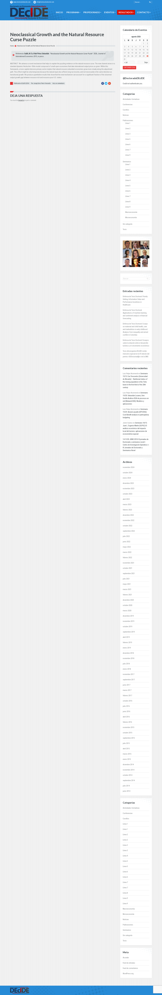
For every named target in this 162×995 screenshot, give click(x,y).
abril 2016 (126, 717)
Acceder (126, 958)
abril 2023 (126, 499)
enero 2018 (127, 669)
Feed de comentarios (130, 968)
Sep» (146, 62)
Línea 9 (127, 155)
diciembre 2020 (128, 600)
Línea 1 (127, 123)
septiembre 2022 (129, 531)
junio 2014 (126, 791)
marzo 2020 (127, 611)
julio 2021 (126, 579)
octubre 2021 (127, 568)
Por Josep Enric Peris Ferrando (40, 83)
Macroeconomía (131, 212)
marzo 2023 (127, 504)
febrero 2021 (127, 595)
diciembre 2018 (128, 653)
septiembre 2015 (129, 738)
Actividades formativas (131, 99)
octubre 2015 (127, 733)
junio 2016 (126, 711)
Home (12, 46)
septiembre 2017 (129, 680)
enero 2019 (127, 648)
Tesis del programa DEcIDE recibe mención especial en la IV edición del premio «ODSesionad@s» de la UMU (136, 354)
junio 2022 (126, 542)
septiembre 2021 (129, 573)
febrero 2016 (127, 722)
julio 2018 (126, 664)
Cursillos (126, 110)
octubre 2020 (127, 605)
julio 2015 (126, 743)
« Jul (125, 62)
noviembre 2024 (128, 467)
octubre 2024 (127, 473)
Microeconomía (131, 217)
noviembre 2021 (128, 563)
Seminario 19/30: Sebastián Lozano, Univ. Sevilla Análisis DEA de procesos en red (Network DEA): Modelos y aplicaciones (136, 398)
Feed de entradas (129, 963)
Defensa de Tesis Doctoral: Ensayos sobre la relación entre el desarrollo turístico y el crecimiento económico (136, 343)
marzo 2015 (127, 754)
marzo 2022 (127, 552)
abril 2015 (126, 749)
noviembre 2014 (128, 770)
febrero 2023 (127, 510)
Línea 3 (127, 134)
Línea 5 (127, 139)
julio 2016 (126, 706)
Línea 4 (127, 180)
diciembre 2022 (128, 515)
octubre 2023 (127, 494)
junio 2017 (126, 685)
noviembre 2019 (128, 621)
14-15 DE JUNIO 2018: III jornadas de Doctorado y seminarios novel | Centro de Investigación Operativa (135, 442)
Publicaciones (128, 120)
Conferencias (128, 104)
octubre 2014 (127, 775)
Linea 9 (127, 207)
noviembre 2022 (128, 520)
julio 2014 (126, 786)
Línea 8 (127, 202)
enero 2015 (127, 759)
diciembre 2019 (128, 616)
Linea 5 (127, 186)
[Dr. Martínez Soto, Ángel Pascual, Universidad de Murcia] (144, 244)
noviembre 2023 (128, 489)
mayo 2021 (127, 584)
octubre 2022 (127, 526)
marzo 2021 (127, 589)
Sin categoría (127, 224)
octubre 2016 (127, 701)
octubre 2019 (127, 627)
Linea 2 (127, 170)
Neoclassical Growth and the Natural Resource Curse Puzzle (36, 46)
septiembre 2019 (129, 632)
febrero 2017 (127, 696)
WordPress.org (128, 974)
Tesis (125, 229)
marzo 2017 (127, 690)
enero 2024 (127, 478)
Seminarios (127, 162)
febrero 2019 (127, 642)
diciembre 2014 (128, 764)
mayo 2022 (127, 547)
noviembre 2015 (128, 727)
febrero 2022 (127, 558)
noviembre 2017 (128, 674)
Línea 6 (127, 144)
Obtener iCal (129, 67)
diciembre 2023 (128, 483)
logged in (21, 100)
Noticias (126, 115)
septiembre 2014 (129, 780)
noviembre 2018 (128, 658)
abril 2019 (126, 637)
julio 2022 (126, 536)
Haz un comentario (58, 83)
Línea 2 (127, 129)
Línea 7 (127, 150)
